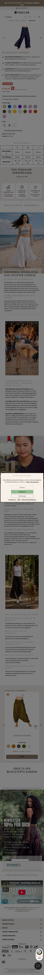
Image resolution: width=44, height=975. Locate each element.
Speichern (22, 487)
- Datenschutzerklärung (28, 499)
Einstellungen (22, 496)
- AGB (19, 499)
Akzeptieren (22, 492)
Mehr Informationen (32, 482)
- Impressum (12, 499)
